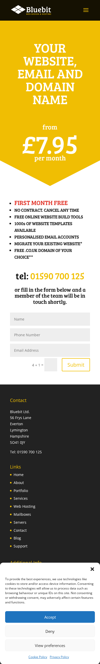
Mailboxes (22, 514)
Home (19, 474)
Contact (20, 530)
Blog (17, 538)
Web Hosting (24, 506)
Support (20, 546)
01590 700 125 (57, 275)
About (19, 482)
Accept (50, 617)
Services (21, 498)
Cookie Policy (37, 657)
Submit (75, 364)
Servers (20, 522)
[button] (92, 569)
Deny (50, 631)
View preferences (50, 645)
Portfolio (21, 490)
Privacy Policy (59, 657)
